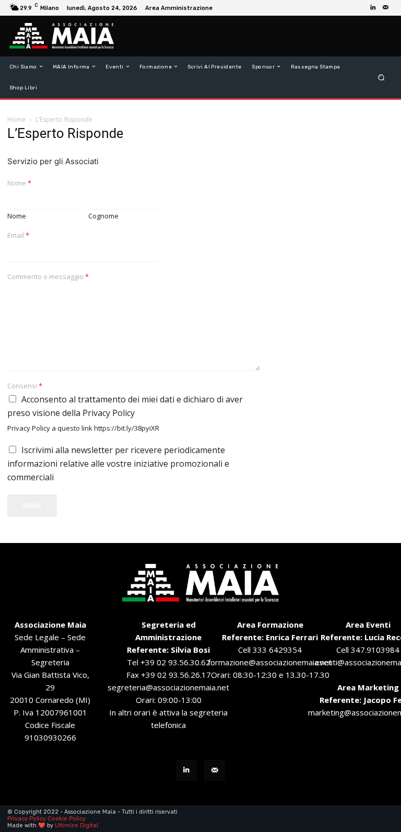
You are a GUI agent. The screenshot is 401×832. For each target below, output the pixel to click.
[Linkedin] (373, 8)
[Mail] (385, 8)
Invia (32, 505)
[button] (381, 77)
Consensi (24, 386)
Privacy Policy (26, 818)
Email (18, 235)
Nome (19, 183)
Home (16, 119)
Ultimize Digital (76, 825)
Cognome (103, 216)
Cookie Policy (67, 818)
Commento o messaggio (48, 276)
